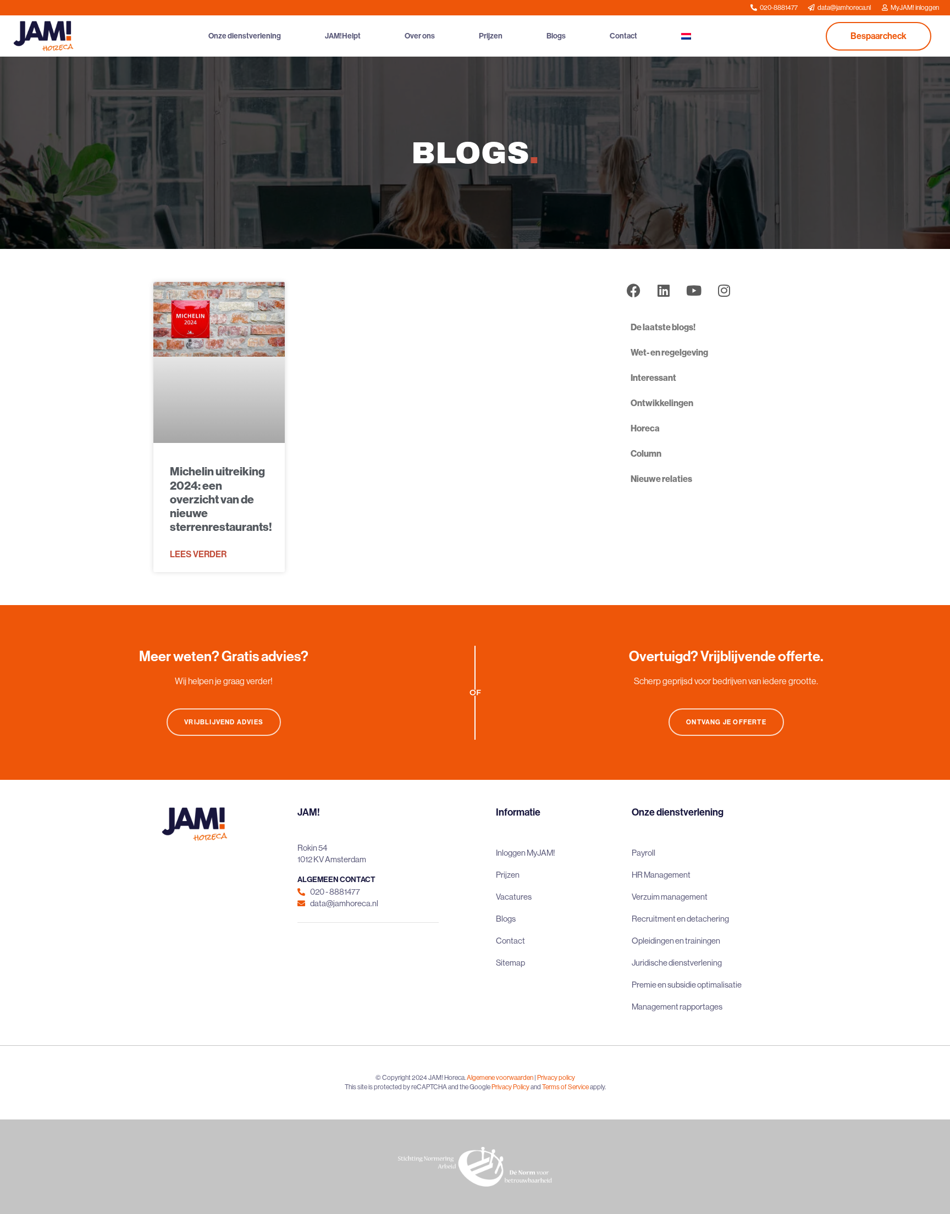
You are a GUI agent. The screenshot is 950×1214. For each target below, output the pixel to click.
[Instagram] (724, 290)
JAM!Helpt (343, 36)
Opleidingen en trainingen (676, 940)
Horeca (645, 428)
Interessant (653, 378)
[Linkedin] (663, 290)
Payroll (643, 852)
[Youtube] (694, 290)
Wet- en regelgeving (669, 352)
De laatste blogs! (663, 327)
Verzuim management (670, 896)
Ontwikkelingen (662, 403)
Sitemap (510, 962)
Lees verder (198, 554)
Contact (623, 36)
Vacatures (514, 896)
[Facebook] (633, 290)
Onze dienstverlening (244, 36)
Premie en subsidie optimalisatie (687, 984)
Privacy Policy (510, 1087)
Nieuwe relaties (661, 479)
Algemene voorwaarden (500, 1078)
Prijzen (490, 36)
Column (646, 453)
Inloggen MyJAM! (525, 852)
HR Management (661, 874)
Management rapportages (677, 1006)
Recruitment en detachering (680, 918)
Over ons (420, 36)
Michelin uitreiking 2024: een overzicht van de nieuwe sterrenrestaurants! (221, 499)
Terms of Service (565, 1087)
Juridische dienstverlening (677, 962)
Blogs (556, 36)
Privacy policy (556, 1078)
